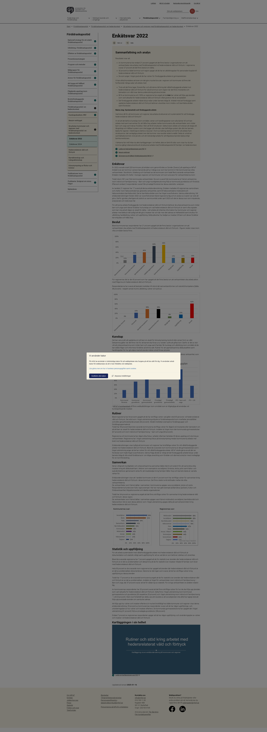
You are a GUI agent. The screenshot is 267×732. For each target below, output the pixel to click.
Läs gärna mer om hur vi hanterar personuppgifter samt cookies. (112, 368)
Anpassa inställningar (123, 376)
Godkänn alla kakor (98, 376)
